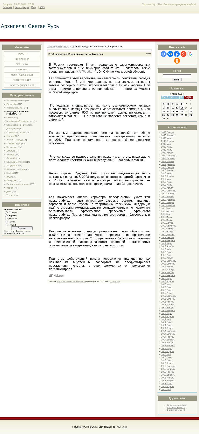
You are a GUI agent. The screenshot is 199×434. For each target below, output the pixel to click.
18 (172, 111)
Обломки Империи (15, 162)
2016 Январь (167, 378)
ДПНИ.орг (56, 275)
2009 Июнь (166, 147)
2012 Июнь (166, 252)
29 (190, 115)
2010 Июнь (166, 182)
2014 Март (166, 313)
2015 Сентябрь (168, 366)
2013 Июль (166, 290)
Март (66, 46)
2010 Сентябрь (168, 191)
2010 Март (166, 173)
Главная (7, 7)
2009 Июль (166, 150)
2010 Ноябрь (167, 196)
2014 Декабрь (168, 340)
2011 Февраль (168, 205)
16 (163, 111)
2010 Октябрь (168, 193)
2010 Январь (167, 167)
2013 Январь (167, 272)
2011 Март (166, 208)
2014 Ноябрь (167, 337)
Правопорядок (13, 143)
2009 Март (166, 138)
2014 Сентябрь (168, 331)
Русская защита (14, 108)
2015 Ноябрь (167, 372)
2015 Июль (166, 360)
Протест (10, 136)
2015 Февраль (168, 345)
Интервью (11, 180)
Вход (34, 7)
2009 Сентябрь (168, 155)
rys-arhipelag (115, 281)
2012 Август (167, 258)
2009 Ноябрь (167, 161)
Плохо (12, 222)
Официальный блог (176, 405)
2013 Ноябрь (167, 302)
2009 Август (167, 153)
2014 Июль (166, 325)
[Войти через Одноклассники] (177, 61)
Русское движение (15, 100)
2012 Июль (166, 255)
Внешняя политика (15, 169)
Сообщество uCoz (176, 407)
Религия (10, 154)
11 (173, 108)
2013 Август (167, 293)
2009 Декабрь (168, 164)
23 (163, 115)
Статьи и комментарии (17, 184)
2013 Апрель (167, 281)
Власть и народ (14, 139)
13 (182, 108)
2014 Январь (167, 307)
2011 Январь (167, 202)
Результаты (10, 231)
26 (177, 115)
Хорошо (13, 215)
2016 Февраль (168, 380)
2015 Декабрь (168, 375)
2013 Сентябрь (168, 296)
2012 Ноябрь (167, 267)
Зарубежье (11, 165)
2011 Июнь (166, 217)
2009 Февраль (168, 135)
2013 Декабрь (168, 304)
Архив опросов (24, 231)
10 (168, 108)
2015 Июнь (166, 357)
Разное (9, 188)
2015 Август (167, 363)
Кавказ (9, 117)
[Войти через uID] (164, 54)
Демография (12, 128)
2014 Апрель (167, 316)
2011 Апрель (167, 211)
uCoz (124, 427)
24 (168, 115)
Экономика (11, 147)
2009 (59, 46)
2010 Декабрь (168, 199)
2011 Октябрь (168, 229)
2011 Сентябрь (168, 226)
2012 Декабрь (168, 269)
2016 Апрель (167, 386)
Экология (11, 158)
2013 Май (166, 284)
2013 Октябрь (168, 299)
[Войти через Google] (190, 54)
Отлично (13, 212)
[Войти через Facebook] (177, 54)
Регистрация (22, 7)
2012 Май (166, 249)
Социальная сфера (15, 132)
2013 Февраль (168, 275)
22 (190, 111)
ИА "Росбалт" (86, 71)
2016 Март (166, 383)
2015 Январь (167, 342)
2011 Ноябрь (167, 231)
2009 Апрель (167, 141)
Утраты (10, 195)
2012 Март (166, 243)
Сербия (10, 173)
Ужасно (12, 225)
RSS (42, 7)
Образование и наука (17, 125)
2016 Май (166, 389)
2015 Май (166, 354)
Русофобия (12, 104)
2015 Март (166, 348)
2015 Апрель (167, 351)
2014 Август (167, 328)
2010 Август (167, 188)
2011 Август (167, 223)
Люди (9, 177)
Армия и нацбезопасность (19, 121)
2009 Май (166, 144)
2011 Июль (166, 220)
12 (177, 108)
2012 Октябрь (168, 264)
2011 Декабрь (168, 234)
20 (182, 111)
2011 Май (165, 214)
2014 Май (166, 319)
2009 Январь (167, 132)
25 (172, 115)
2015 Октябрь (168, 369)
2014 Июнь (166, 322)
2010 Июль (166, 185)
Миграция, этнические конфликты (71, 281)
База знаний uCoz (176, 410)
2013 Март (166, 278)
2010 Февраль (168, 170)
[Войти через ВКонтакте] (170, 54)
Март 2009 (177, 94)
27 (182, 115)
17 (168, 111)
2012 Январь (167, 237)
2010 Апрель (167, 176)
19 (177, 111)
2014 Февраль (168, 310)
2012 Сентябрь (168, 261)
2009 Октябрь (168, 158)
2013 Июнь (166, 287)
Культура (10, 151)
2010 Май (166, 179)
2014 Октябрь (168, 334)
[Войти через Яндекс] (183, 54)
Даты (8, 191)
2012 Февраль (168, 240)
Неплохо (13, 218)
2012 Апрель (167, 246)
